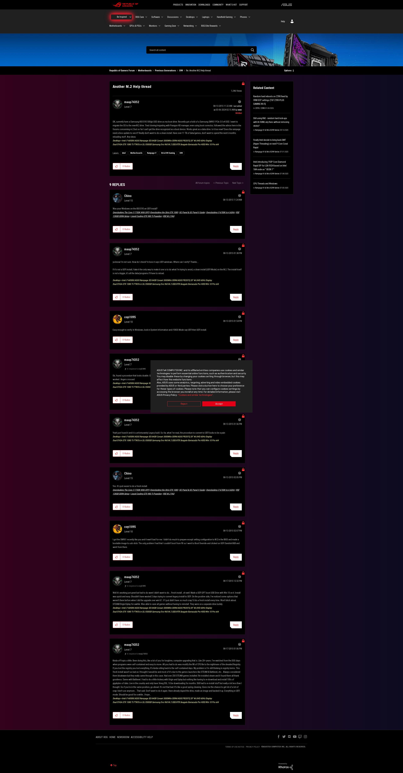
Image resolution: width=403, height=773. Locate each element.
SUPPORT (243, 4)
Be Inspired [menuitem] (122, 17)
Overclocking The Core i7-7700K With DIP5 (131, 212)
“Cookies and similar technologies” (195, 395)
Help (283, 21)
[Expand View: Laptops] (211, 17)
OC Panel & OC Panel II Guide (192, 212)
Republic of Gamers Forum (122, 70)
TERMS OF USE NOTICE (234, 747)
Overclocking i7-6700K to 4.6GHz (220, 212)
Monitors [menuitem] (153, 26)
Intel (124, 153)
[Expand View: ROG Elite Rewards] (219, 26)
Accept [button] (219, 404)
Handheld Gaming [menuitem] (225, 17)
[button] (116, 166)
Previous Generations (165, 70)
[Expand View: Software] (162, 17)
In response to (136, 369)
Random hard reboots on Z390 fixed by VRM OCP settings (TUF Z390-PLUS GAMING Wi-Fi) (270, 100)
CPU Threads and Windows (265, 183)
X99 (181, 70)
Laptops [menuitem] (205, 17)
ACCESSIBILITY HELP (142, 737)
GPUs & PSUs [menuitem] (136, 26)
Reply (236, 166)
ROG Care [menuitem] (140, 17)
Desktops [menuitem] (190, 17)
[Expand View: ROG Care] (146, 17)
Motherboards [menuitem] (115, 26)
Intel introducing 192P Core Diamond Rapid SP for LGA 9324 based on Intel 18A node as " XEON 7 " (270, 166)
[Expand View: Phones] (249, 17)
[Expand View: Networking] (196, 26)
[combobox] (201, 50)
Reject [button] (184, 404)
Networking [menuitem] (189, 26)
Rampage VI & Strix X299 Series (267, 130)
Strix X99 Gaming (168, 153)
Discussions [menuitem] (173, 17)
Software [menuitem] (155, 17)
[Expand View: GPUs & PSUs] (143, 26)
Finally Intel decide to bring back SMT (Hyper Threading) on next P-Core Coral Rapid (270, 144)
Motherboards (145, 70)
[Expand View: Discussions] (180, 17)
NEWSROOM (123, 737)
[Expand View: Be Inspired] (130, 17)
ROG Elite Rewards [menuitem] (209, 26)
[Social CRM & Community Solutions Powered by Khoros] (286, 766)
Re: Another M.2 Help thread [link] (198, 70)
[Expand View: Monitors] (159, 26)
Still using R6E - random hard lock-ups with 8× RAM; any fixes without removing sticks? (271, 122)
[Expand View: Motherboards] (124, 26)
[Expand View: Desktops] (197, 17)
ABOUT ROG (102, 737)
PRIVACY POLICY (253, 747)
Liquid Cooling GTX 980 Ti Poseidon (146, 216)
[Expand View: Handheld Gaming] (234, 17)
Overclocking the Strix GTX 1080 (164, 212)
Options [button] (288, 70)
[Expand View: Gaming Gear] (178, 26)
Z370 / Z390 (260, 108)
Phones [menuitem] (243, 17)
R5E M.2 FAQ (168, 216)
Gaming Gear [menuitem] (170, 26)
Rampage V (151, 153)
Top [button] (114, 765)
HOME (112, 737)
